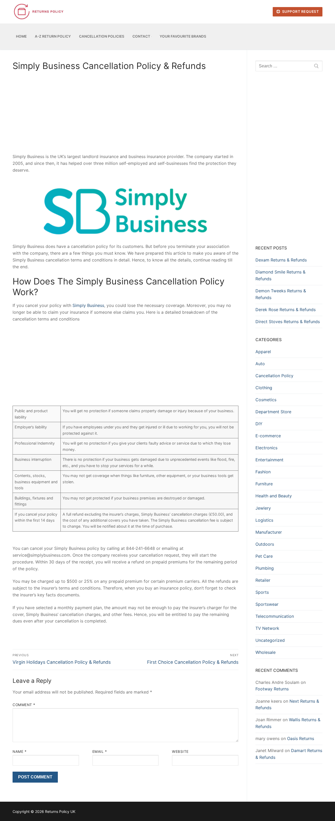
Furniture (264, 483)
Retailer (262, 580)
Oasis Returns (300, 738)
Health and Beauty (273, 495)
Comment (24, 705)
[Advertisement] (125, 114)
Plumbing (264, 568)
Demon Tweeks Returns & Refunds (280, 294)
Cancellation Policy (274, 375)
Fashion (263, 471)
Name (19, 751)
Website (180, 751)
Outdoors (264, 544)
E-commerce (268, 435)
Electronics (266, 447)
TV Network (267, 628)
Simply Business (88, 305)
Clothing (263, 387)
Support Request (300, 11)
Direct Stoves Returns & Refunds (287, 321)
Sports (262, 592)
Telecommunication (274, 616)
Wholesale (265, 652)
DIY (259, 423)
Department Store (273, 411)
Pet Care (264, 556)
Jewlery (263, 508)
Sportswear (266, 604)
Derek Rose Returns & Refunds (285, 309)
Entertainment (269, 459)
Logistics (264, 520)
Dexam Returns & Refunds (281, 260)
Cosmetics (265, 399)
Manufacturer (268, 532)
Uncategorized (270, 640)
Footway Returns (272, 688)
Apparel (263, 351)
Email (99, 751)
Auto (260, 363)
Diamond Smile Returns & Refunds (280, 275)
